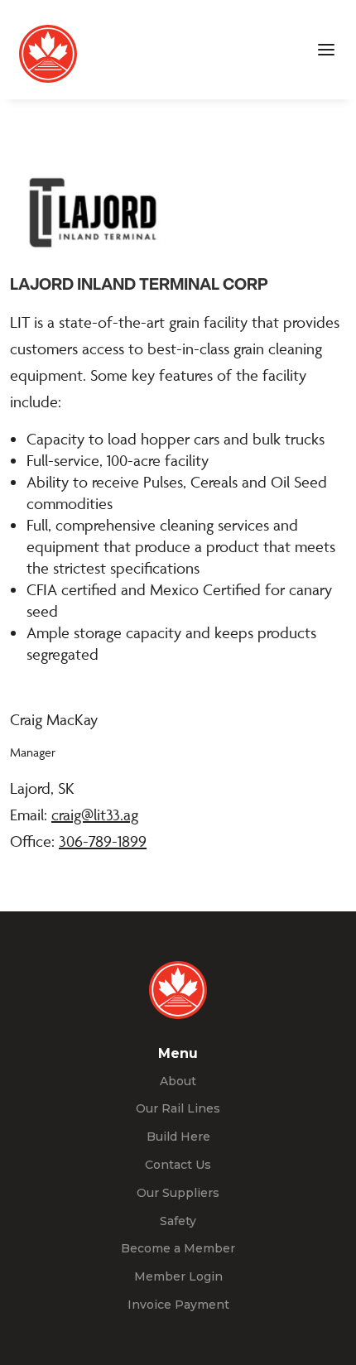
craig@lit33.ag (94, 814)
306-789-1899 (103, 841)
